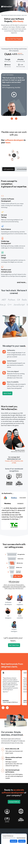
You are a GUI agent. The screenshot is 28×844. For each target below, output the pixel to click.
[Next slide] (7, 707)
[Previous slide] (3, 707)
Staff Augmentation (8, 169)
